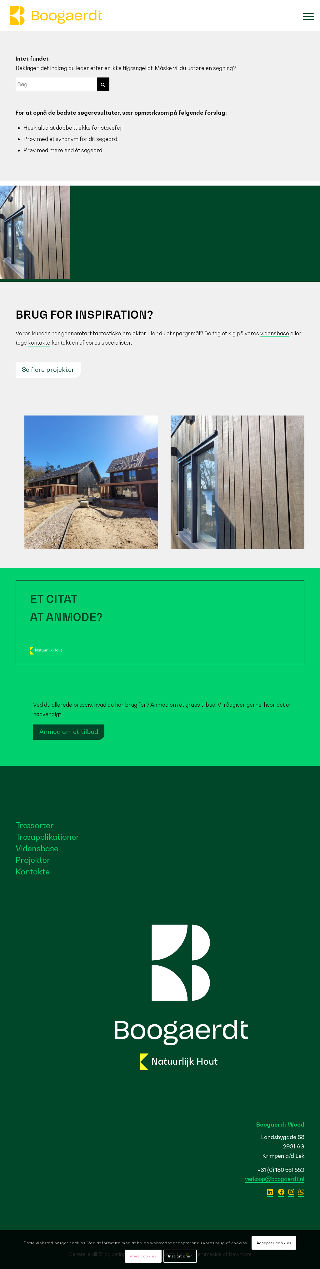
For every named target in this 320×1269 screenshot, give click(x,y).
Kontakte (33, 871)
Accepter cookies (274, 1243)
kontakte (39, 342)
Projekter (33, 860)
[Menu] (305, 15)
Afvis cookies (143, 1256)
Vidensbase (37, 848)
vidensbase (274, 333)
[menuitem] (305, 15)
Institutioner (180, 1256)
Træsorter (35, 825)
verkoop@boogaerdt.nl (274, 1179)
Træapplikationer (47, 837)
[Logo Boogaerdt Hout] (56, 15)
